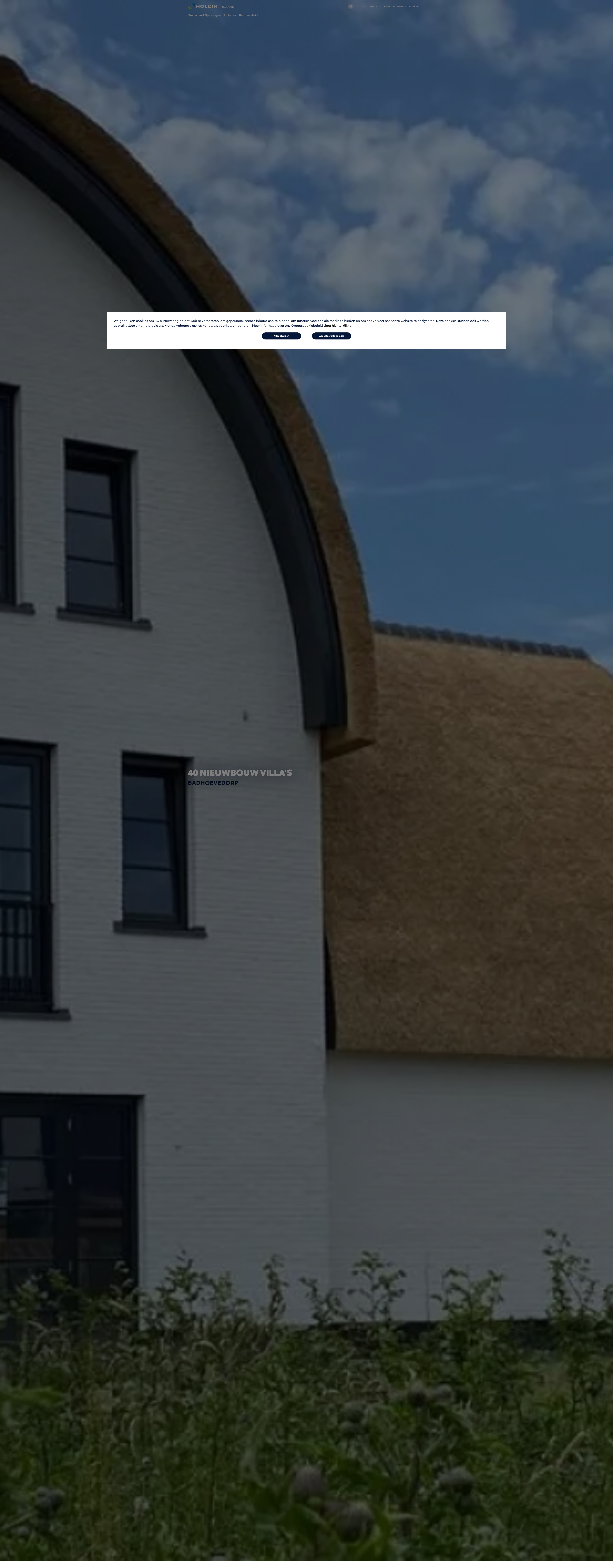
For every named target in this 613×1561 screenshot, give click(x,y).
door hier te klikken (338, 326)
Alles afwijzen (281, 336)
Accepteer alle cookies (331, 336)
